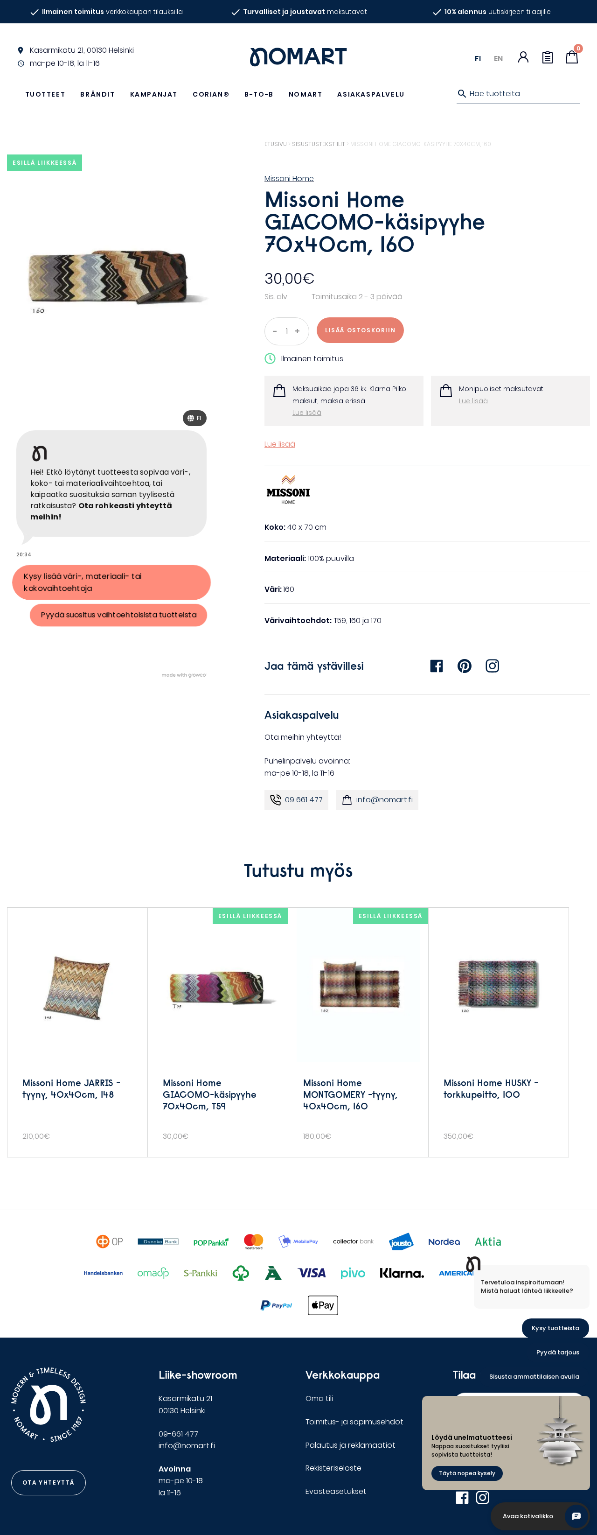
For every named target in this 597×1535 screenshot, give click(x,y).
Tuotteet (45, 94)
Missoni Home (289, 178)
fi (478, 58)
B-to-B (259, 94)
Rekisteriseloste (333, 1468)
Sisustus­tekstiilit (318, 144)
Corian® (211, 94)
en (498, 58)
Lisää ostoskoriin (360, 330)
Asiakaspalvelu (370, 94)
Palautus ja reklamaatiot (350, 1445)
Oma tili (319, 1398)
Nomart (306, 94)
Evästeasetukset (336, 1491)
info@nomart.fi (384, 799)
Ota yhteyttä (48, 1482)
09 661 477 (304, 799)
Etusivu (275, 144)
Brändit (97, 94)
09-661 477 (178, 1434)
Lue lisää (306, 412)
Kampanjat (154, 94)
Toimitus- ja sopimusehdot (354, 1421)
